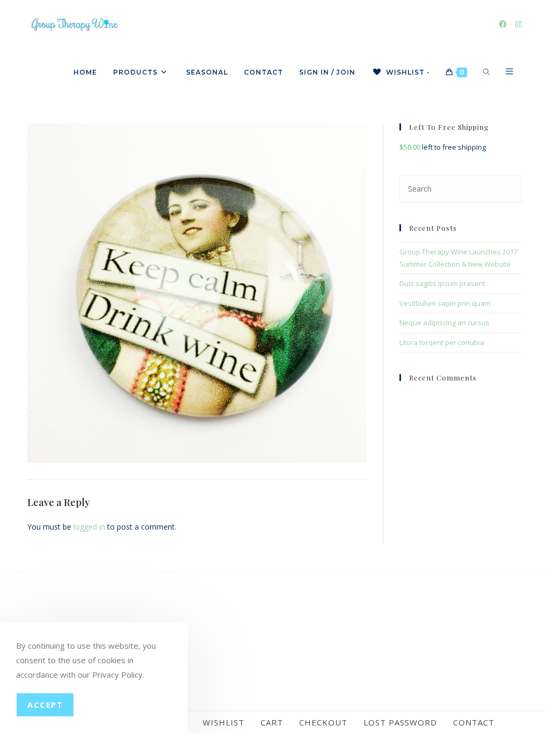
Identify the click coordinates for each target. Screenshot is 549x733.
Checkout (323, 722)
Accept (45, 704)
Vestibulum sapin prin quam (445, 303)
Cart (272, 722)
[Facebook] (503, 24)
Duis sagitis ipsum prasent (442, 283)
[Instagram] (518, 24)
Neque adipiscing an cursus (444, 322)
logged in (89, 527)
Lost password (400, 722)
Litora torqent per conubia (441, 342)
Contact (473, 722)
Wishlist (223, 722)
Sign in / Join (327, 72)
